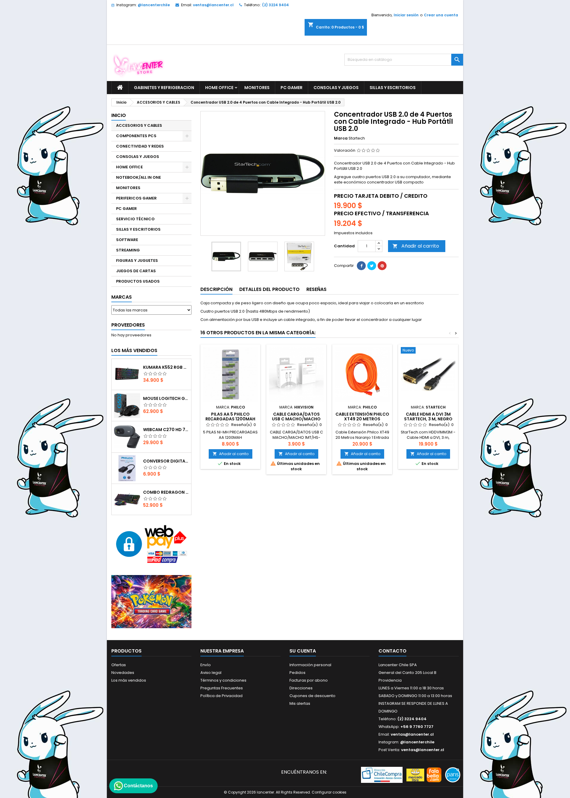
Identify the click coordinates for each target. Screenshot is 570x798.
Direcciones (301, 688)
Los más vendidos (134, 350)
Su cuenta (302, 650)
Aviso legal (210, 672)
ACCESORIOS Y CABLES (139, 125)
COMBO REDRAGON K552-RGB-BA (166, 492)
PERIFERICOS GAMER (136, 198)
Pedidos (297, 672)
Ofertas (118, 665)
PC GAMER (292, 88)
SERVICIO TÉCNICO (135, 219)
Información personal (310, 665)
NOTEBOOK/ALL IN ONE (138, 177)
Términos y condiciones (223, 680)
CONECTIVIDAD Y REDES (140, 146)
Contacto (392, 650)
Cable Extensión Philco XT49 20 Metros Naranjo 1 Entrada (362, 419)
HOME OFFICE (219, 88)
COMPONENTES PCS (136, 136)
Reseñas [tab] (316, 289)
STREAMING (128, 250)
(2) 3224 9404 (275, 4)
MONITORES (257, 88)
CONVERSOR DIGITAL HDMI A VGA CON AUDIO (166, 461)
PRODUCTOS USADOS (138, 281)
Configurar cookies (329, 792)
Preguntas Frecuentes (221, 688)
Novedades (122, 672)
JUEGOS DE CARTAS (136, 271)
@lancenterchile (154, 4)
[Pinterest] (382, 265)
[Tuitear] (371, 265)
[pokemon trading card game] (151, 601)
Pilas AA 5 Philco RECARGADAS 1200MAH (230, 416)
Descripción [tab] (216, 289)
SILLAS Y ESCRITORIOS (393, 88)
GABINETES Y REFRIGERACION (164, 88)
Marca (341, 138)
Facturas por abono (308, 680)
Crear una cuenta (441, 15)
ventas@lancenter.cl (213, 4)
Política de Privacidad (221, 696)
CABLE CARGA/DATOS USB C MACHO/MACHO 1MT (296, 419)
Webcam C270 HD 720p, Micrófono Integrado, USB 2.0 (166, 429)
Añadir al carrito (415, 246)
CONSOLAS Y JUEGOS (336, 88)
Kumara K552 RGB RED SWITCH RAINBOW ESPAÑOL (166, 367)
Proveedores (128, 325)
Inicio (118, 115)
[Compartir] (361, 265)
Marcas (121, 297)
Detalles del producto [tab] (269, 289)
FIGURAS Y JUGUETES (137, 260)
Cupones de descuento (312, 696)
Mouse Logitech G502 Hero (166, 398)
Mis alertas (299, 703)
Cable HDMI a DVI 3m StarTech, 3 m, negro (428, 416)
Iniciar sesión (406, 15)
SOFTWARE (127, 240)
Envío (205, 665)
